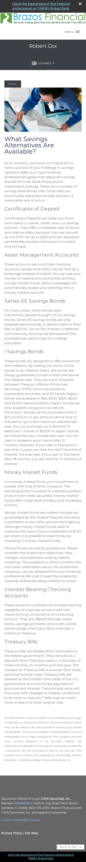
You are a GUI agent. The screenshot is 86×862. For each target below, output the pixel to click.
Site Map (31, 833)
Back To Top (68, 846)
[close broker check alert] (80, 3)
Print (13, 84)
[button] (72, 31)
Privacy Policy (11, 833)
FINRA (19, 803)
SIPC (28, 803)
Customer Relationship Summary (20, 820)
